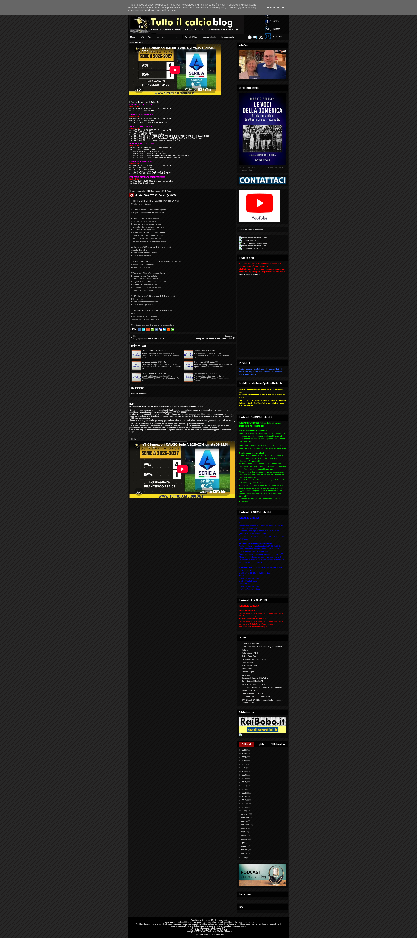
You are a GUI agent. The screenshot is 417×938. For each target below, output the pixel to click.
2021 (244, 768)
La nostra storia (227, 37)
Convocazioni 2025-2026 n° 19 (154, 350)
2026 (244, 750)
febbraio (244, 850)
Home (132, 191)
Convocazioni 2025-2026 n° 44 (154, 373)
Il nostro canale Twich (250, 643)
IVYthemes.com (218, 935)
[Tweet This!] (143, 329)
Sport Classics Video (250, 691)
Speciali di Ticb (191, 37)
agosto (244, 828)
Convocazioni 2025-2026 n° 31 (206, 373)
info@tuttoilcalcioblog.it (249, 274)
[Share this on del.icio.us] (160, 329)
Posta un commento (139, 393)
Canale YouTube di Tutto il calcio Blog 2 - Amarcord (262, 647)
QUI (223, 928)
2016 (244, 786)
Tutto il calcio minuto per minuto (254, 659)
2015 (244, 789)
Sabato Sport (247, 669)
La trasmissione (162, 37)
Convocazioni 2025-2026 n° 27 (206, 350)
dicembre (245, 814)
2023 (244, 761)
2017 (244, 782)
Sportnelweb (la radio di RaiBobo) (255, 678)
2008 (244, 858)
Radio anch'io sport (249, 665)
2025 (244, 753)
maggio (244, 839)
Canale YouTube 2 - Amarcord (251, 230)
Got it (286, 7)
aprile (243, 843)
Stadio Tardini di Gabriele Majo (253, 684)
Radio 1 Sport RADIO (250, 653)
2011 (244, 804)
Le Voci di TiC (145, 37)
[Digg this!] (156, 329)
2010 (244, 807)
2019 (244, 775)
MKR (208, 935)
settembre (245, 825)
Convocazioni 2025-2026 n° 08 (154, 362)
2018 (244, 779)
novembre (245, 817)
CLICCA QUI (222, 930)
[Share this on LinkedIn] (164, 329)
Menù (132, 37)
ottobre (244, 821)
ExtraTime (246, 675)
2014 (244, 793)
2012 (244, 800)
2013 (244, 796)
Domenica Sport (248, 672)
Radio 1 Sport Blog (249, 656)
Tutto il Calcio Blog (198, 920)
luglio (243, 832)
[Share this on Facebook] (139, 329)
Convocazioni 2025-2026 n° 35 (206, 362)
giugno (244, 835)
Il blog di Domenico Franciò (252, 694)
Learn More (272, 7)
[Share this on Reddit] (168, 329)
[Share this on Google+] (148, 329)
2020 (244, 771)
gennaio (244, 853)
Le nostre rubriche (209, 37)
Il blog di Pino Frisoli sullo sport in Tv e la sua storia (262, 687)
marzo (244, 846)
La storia (176, 37)
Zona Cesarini (247, 662)
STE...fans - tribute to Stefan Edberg (256, 697)
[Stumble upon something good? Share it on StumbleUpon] (152, 329)
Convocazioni (140, 191)
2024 (244, 757)
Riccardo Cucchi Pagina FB (252, 681)
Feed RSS (261, 37)
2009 (244, 811)
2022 (244, 764)
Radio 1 (245, 650)
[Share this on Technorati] (172, 329)
